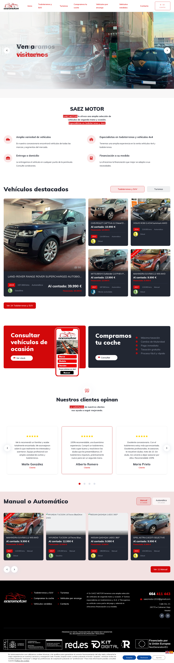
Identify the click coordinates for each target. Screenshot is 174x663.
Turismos (64, 6)
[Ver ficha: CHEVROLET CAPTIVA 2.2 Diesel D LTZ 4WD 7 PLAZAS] (108, 222)
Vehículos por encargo (102, 6)
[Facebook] (161, 615)
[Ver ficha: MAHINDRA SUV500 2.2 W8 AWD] (150, 272)
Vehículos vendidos (123, 6)
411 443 (159, 594)
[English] (167, 652)
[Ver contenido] (87, 50)
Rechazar (144, 657)
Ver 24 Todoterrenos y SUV (20, 305)
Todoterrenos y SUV (45, 6)
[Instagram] (167, 615)
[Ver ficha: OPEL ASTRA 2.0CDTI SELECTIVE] (150, 536)
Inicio (30, 6)
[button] (79, 484)
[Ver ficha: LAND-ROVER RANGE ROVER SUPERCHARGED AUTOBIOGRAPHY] (45, 248)
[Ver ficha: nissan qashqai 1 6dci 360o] (108, 536)
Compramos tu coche (80, 6)
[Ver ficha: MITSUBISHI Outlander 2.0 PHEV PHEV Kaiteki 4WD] (108, 272)
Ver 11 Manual (160, 569)
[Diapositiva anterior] (7, 569)
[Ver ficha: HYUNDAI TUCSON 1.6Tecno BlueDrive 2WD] (66, 536)
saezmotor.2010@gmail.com (156, 599)
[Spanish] (171, 652)
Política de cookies (22, 661)
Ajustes (159, 657)
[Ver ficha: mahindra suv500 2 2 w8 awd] (23, 536)
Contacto (144, 6)
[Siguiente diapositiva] (14, 569)
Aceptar (129, 657)
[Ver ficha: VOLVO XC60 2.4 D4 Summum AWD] (150, 222)
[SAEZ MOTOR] (11, 6)
